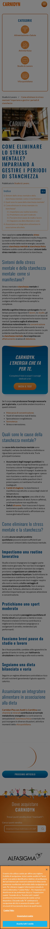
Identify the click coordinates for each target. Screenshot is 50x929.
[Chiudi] (47, 869)
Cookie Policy (8, 910)
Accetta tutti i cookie (25, 924)
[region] (25, 897)
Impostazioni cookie (25, 916)
